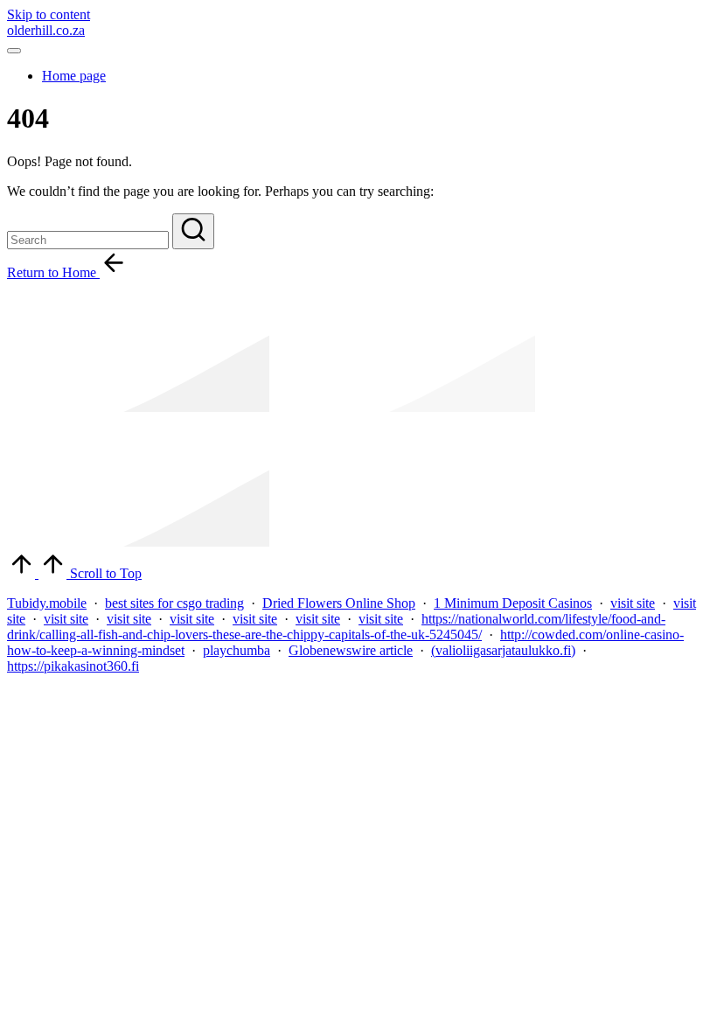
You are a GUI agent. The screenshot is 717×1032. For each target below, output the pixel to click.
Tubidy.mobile (47, 603)
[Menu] (14, 50)
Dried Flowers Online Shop (338, 603)
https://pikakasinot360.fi (73, 666)
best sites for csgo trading (174, 603)
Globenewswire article (351, 650)
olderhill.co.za (46, 30)
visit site (632, 603)
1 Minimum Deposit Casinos (513, 603)
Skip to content (48, 14)
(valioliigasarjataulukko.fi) (503, 650)
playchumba (236, 650)
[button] (193, 231)
